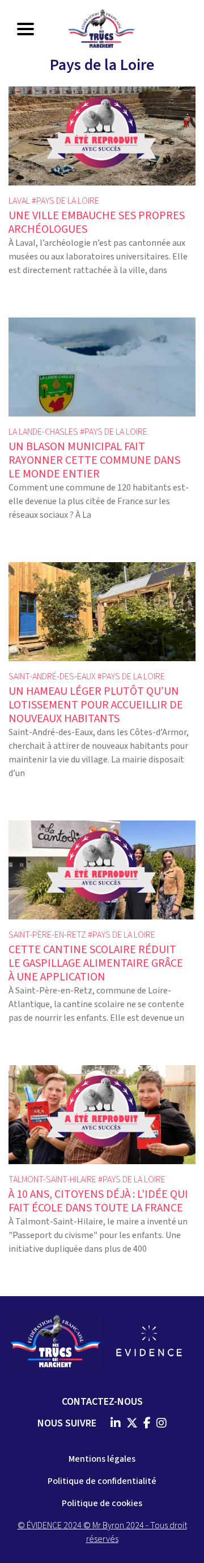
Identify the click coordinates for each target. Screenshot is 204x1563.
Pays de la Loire (67, 201)
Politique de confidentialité (102, 1481)
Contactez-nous (102, 1402)
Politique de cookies (102, 1503)
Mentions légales (102, 1459)
